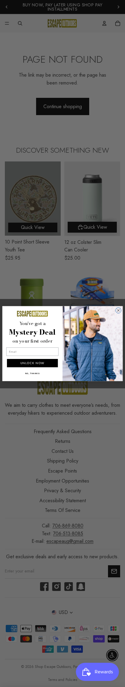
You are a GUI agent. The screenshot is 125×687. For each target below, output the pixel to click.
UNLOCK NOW (32, 363)
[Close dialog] (118, 310)
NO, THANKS (32, 373)
